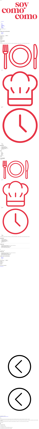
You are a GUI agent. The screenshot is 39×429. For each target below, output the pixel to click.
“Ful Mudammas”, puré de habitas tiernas (4, 318)
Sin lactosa (1, 37)
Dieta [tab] (1, 257)
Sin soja (1, 39)
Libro (1, 26)
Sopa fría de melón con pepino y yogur (3, 331)
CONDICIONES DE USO (2, 416)
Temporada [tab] (2, 33)
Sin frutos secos (1, 262)
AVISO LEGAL (6, 416)
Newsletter (2, 27)
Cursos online (2, 25)
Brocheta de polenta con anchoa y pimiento (4, 282)
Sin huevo (1, 38)
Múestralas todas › (1, 266)
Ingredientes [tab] (2, 32)
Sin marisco (1, 263)
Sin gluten (1, 261)
